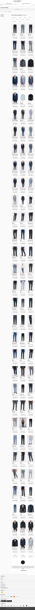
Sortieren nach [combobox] (14, 17)
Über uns (2, 577)
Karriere (2, 578)
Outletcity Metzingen (17, 1)
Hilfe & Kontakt (3, 583)
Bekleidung (5, 11)
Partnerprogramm (3, 584)
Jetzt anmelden (23, 570)
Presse (2, 579)
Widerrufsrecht (3, 585)
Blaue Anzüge (9, 11)
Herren (1, 11)
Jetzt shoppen (15, 37)
